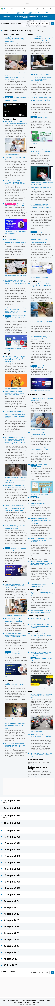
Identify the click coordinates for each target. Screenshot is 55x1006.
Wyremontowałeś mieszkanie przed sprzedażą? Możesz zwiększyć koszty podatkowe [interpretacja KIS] (15, 745)
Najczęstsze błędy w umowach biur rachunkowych (15, 577)
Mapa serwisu (35, 1002)
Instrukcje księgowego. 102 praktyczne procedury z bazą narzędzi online (15, 317)
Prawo (24, 12)
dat (38, 497)
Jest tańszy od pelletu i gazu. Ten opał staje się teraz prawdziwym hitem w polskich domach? (41, 653)
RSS (15, 1002)
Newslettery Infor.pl (35, 760)
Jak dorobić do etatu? (35, 71)
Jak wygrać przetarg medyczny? (12, 154)
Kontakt (20, 1002)
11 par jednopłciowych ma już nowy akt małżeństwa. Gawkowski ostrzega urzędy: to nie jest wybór (15, 527)
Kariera (48, 1000)
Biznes (12, 12)
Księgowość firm (9, 119)
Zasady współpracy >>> (38, 776)
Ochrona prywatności (13, 1000)
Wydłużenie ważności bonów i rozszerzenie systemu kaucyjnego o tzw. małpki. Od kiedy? (41, 151)
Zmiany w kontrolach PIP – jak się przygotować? (41, 687)
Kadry (8, 12)
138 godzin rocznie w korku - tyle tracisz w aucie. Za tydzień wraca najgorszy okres (41, 696)
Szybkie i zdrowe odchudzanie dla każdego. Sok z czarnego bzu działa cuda (40, 620)
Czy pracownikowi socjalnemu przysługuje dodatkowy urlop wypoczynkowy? (39, 434)
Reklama (27, 1002)
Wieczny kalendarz (42, 232)
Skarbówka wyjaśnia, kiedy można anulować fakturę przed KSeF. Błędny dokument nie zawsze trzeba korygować (15, 241)
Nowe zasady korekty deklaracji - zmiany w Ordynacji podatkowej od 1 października (41, 540)
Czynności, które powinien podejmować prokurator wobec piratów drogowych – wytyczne (41, 754)
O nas (3, 1000)
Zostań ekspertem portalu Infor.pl (38, 768)
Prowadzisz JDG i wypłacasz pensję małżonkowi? (15, 615)
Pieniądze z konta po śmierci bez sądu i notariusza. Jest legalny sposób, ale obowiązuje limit (15, 77)
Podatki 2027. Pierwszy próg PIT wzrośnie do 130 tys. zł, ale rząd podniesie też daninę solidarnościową (15, 182)
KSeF (53, 12)
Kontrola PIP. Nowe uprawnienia (37, 143)
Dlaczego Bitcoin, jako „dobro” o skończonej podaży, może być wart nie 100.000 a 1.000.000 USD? (15, 635)
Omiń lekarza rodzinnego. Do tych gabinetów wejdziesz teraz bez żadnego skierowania (41, 626)
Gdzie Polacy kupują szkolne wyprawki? (13, 388)
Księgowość (3, 12)
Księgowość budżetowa (37, 394)
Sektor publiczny (19, 13)
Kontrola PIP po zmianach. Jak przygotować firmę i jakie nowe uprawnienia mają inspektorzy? (39, 241)
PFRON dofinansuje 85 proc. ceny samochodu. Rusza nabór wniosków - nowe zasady (41, 736)
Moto (36, 12)
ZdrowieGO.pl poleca (36, 615)
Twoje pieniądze (30, 13)
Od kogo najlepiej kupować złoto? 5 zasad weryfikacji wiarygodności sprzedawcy (40, 338)
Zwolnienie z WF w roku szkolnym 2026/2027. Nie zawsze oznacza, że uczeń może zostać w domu (14, 393)
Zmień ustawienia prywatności (28, 1000)
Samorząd (32, 147)
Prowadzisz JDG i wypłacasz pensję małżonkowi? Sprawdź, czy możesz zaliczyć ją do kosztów (14, 586)
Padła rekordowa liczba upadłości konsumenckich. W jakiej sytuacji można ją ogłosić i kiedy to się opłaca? (16, 620)
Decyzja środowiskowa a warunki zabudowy (14, 718)
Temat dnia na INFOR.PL (12, 34)
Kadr (30, 34)
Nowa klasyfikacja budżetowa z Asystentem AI (40, 390)
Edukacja (48, 12)
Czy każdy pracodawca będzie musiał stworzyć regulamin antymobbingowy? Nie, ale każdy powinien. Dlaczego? (41, 99)
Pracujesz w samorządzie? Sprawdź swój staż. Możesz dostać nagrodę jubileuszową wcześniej (42, 584)
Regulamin (41, 1000)
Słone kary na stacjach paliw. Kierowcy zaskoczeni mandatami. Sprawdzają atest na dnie (42, 594)
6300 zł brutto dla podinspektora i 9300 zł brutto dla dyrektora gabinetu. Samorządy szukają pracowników (42, 398)
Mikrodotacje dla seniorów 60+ (37, 318)
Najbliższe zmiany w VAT (10, 676)
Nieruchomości (41, 12)
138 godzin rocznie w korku (36, 731)
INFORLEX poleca (35, 501)
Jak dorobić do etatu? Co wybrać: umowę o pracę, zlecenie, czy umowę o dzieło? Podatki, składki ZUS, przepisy (42, 38)
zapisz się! (34, 763)
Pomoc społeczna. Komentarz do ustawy (39, 494)
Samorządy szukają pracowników (38, 429)
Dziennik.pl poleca (35, 589)
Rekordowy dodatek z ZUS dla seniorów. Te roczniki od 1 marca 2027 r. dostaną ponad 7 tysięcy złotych (41, 635)
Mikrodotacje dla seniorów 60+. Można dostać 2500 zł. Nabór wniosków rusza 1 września (41, 285)
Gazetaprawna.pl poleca (37, 559)
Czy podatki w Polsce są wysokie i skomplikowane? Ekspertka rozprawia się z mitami (15, 99)
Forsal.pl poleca (34, 631)
